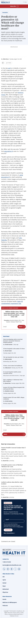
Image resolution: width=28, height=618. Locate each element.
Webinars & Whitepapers (10, 602)
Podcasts (5, 605)
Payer (4, 586)
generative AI (8, 151)
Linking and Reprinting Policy (15, 614)
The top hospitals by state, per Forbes (13, 357)
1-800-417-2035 (7, 562)
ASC (4, 576)
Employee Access (14, 616)
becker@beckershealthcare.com (12, 565)
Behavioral (6, 589)
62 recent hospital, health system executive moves (12, 372)
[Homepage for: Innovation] (7, 2)
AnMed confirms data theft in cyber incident (12, 483)
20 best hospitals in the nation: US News (14, 348)
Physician (5, 592)
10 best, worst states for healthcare (12, 365)
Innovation (5, 12)
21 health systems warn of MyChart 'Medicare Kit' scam (12, 465)
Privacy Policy (20, 526)
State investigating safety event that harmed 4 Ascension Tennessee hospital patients (12, 341)
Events (4, 599)
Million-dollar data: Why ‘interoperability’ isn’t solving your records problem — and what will (14, 314)
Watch (20, 326)
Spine (4, 580)
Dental (4, 583)
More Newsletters (9, 533)
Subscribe (13, 6)
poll (9, 68)
